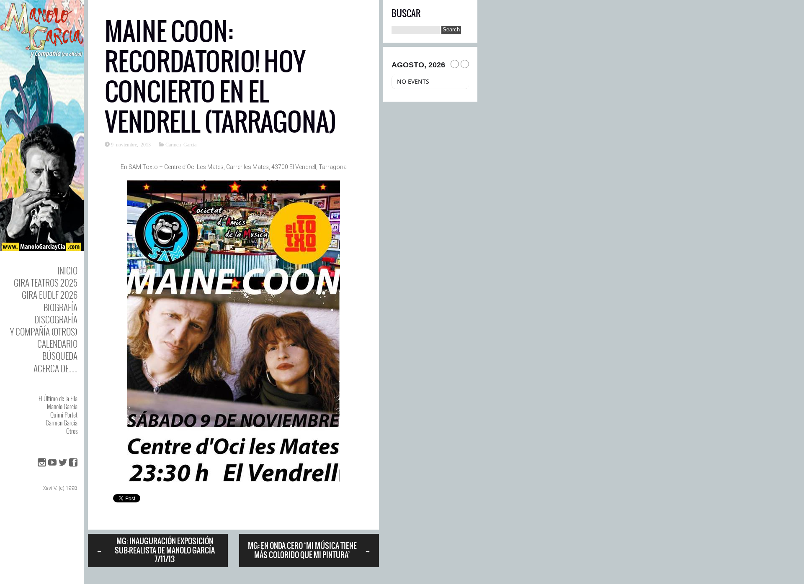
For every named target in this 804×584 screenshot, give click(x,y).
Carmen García (61, 422)
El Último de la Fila (58, 398)
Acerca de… (55, 368)
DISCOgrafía (55, 319)
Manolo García (62, 406)
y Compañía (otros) (43, 331)
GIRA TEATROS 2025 (45, 282)
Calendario (57, 343)
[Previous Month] (455, 64)
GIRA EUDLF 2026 (49, 294)
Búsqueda (59, 355)
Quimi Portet (63, 414)
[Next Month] (465, 64)
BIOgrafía (60, 307)
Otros (71, 430)
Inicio (67, 270)
